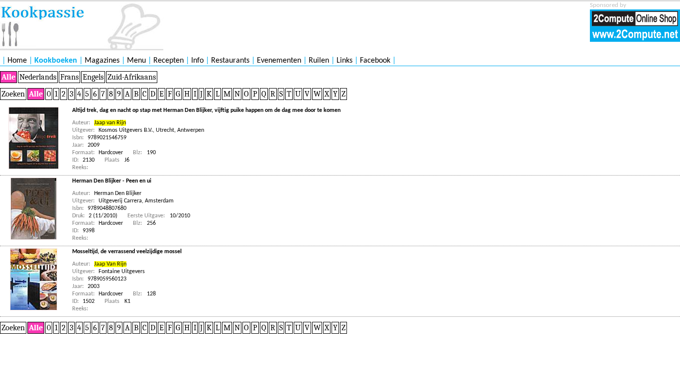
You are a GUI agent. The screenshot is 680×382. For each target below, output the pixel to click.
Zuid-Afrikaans (132, 77)
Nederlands (37, 77)
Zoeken (13, 94)
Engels (93, 77)
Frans (69, 77)
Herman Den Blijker (117, 193)
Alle (8, 77)
